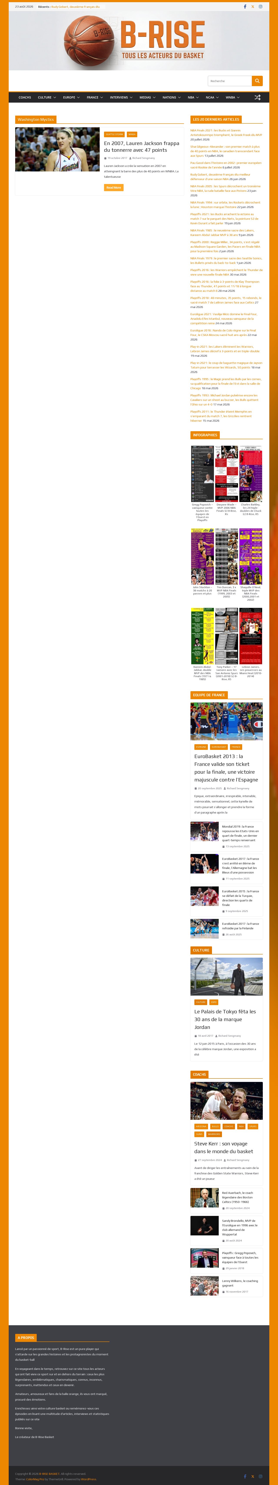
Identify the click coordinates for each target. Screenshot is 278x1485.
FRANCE (92, 97)
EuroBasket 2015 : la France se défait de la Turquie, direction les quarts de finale (240, 898)
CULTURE (44, 97)
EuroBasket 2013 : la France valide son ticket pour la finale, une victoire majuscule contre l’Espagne (226, 768)
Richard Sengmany (143, 158)
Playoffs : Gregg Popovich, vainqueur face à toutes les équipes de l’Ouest (240, 1257)
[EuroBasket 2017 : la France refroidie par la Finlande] (204, 929)
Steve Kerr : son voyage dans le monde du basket (223, 1147)
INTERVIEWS (119, 97)
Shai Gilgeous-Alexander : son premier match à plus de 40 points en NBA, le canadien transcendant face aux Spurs (225, 151)
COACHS (25, 97)
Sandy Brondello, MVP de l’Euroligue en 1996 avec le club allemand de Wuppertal (240, 1227)
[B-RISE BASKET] (139, 14)
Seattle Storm (114, 134)
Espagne (201, 747)
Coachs (228, 1126)
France (236, 747)
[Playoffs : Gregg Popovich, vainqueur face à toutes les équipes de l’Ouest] (204, 1261)
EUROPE (69, 97)
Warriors (214, 1134)
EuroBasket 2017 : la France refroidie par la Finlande (240, 926)
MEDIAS (145, 97)
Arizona (201, 1126)
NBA (191, 97)
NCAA (210, 97)
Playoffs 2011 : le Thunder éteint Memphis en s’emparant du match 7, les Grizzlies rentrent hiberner (221, 416)
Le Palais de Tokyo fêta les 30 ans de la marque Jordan (225, 1019)
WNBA (230, 97)
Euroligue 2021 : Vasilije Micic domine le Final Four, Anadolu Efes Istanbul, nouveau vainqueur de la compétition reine (224, 318)
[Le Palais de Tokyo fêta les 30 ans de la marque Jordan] (226, 977)
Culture (200, 1002)
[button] (53, 97)
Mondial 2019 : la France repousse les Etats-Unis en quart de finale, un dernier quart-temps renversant (240, 833)
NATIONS (169, 97)
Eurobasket (219, 747)
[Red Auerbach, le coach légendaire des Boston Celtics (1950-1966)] (204, 1200)
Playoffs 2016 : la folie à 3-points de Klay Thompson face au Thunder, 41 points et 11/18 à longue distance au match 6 (224, 286)
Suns (199, 1134)
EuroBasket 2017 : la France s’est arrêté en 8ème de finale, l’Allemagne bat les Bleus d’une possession (240, 865)
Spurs (252, 1126)
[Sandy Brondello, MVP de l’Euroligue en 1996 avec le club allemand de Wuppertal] (204, 1231)
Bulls (215, 1126)
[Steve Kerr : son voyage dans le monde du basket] (226, 1101)
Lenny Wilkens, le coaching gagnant (240, 1283)
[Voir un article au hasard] (257, 97)
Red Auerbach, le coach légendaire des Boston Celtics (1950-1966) (237, 1197)
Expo (214, 1002)
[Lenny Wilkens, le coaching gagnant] (204, 1286)
